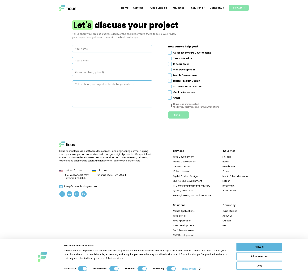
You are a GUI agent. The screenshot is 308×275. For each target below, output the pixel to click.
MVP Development (183, 235)
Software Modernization (187, 86)
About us (227, 215)
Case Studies (158, 7)
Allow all (259, 246)
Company (216, 7)
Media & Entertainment (235, 176)
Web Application (182, 220)
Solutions (197, 7)
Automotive (229, 190)
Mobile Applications (184, 211)
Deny (259, 265)
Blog (224, 225)
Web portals (180, 215)
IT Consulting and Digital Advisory (191, 185)
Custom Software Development (192, 52)
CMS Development (183, 225)
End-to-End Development (187, 181)
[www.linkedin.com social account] (69, 194)
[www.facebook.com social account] (62, 194)
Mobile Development (185, 75)
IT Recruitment (182, 64)
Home (124, 7)
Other (176, 97)
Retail (225, 161)
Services (138, 7)
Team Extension (182, 58)
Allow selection (259, 256)
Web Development (184, 69)
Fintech (226, 156)
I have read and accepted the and (196, 105)
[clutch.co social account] (76, 194)
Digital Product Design (186, 80)
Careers (226, 220)
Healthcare (228, 166)
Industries (178, 7)
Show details (189, 268)
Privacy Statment (186, 106)
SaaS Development (184, 230)
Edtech (226, 181)
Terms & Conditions (209, 106)
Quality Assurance (184, 92)
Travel (225, 171)
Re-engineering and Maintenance (192, 195)
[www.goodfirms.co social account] (84, 194)
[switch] (114, 268)
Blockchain (228, 185)
